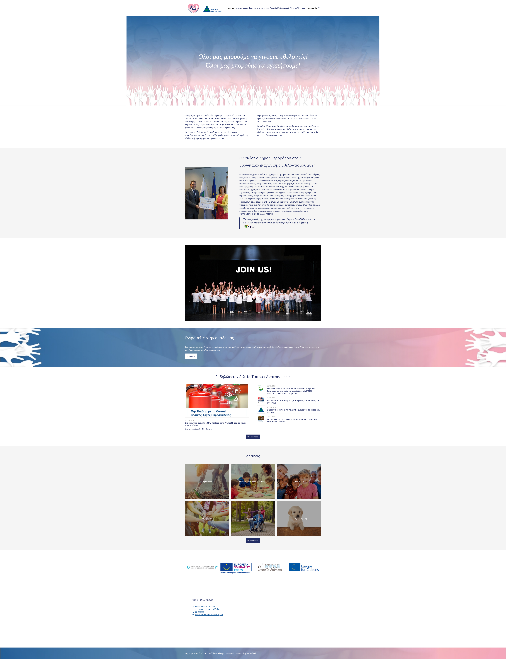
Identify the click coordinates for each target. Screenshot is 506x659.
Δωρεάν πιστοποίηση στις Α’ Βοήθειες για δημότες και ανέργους (293, 401)
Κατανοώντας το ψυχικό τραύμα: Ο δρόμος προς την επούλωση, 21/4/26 (292, 420)
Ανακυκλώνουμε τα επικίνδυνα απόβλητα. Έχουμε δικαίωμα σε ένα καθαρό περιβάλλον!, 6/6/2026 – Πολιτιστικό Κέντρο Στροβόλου (291, 391)
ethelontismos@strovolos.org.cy (209, 614)
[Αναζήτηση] (319, 8)
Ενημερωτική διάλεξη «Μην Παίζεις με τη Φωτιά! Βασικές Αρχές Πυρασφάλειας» (215, 424)
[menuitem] (231, 8)
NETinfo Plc (252, 653)
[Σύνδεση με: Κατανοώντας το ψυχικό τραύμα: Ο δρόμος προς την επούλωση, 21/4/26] (261, 419)
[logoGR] (204, 8)
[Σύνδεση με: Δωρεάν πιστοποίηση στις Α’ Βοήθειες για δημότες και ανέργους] (261, 400)
